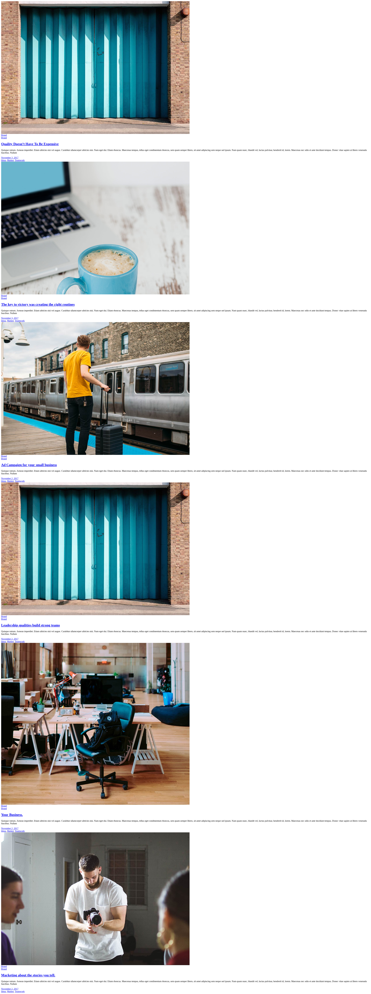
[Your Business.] (95, 804)
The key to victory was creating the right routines (38, 304)
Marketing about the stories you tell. (28, 975)
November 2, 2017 (9, 478)
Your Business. (12, 815)
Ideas (3, 160)
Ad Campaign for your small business (29, 465)
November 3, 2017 (9, 157)
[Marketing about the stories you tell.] (95, 964)
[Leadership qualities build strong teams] (95, 614)
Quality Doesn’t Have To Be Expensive (30, 144)
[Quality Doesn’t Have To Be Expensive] (95, 133)
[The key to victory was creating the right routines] (95, 293)
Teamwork (20, 160)
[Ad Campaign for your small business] (95, 454)
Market (10, 160)
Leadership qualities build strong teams (30, 625)
